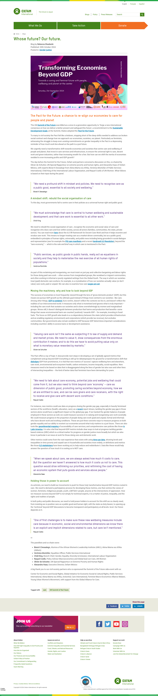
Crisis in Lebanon (86, 654)
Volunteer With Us (119, 651)
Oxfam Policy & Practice (22, 658)
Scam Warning (18, 667)
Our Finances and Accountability (24, 656)
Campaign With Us (119, 646)
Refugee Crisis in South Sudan (90, 648)
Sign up (69, 627)
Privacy (16, 684)
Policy (95, 14)
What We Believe (19, 643)
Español (141, 4)
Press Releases (106, 14)
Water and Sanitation (55, 654)
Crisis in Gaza (84, 651)
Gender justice (45, 50)
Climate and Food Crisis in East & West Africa (95, 643)
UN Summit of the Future (59, 590)
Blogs (87, 14)
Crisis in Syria (84, 657)
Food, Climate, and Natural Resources (60, 648)
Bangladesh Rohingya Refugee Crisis (92, 646)
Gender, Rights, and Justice (57, 651)
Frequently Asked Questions (23, 664)
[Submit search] (142, 14)
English (124, 4)
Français (133, 4)
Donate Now (117, 643)
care (44, 590)
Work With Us (117, 648)
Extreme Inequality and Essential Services (61, 646)
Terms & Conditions (34, 684)
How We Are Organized (21, 650)
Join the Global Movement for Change (125, 654)
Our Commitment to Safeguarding (25, 661)
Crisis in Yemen (85, 659)
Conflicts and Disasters (55, 643)
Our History (17, 653)
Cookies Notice (23, 684)
